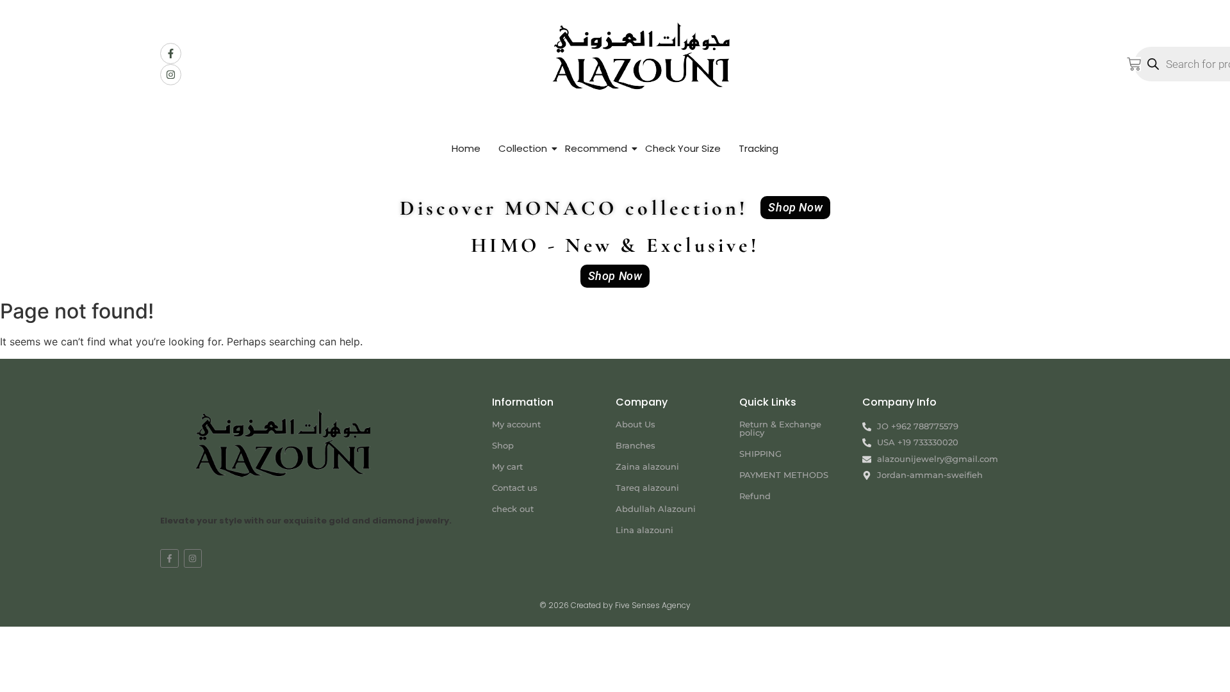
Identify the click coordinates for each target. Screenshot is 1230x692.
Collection (522, 148)
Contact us (514, 487)
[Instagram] (170, 74)
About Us (635, 424)
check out (513, 509)
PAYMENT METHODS (783, 475)
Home (466, 148)
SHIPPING (760, 454)
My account (516, 424)
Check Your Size (683, 148)
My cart (507, 466)
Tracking (758, 148)
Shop (503, 445)
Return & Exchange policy (780, 428)
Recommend (596, 148)
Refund (755, 496)
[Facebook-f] (170, 53)
